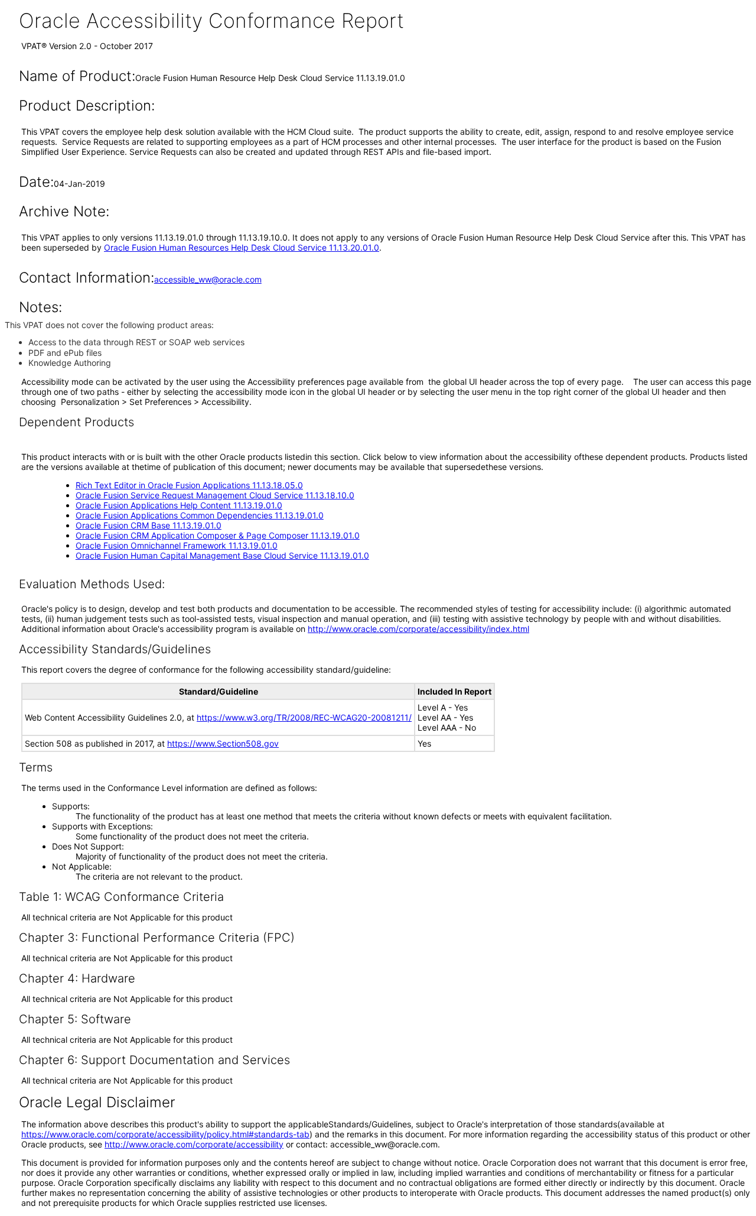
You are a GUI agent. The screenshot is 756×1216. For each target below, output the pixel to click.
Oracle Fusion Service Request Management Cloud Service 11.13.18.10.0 (215, 495)
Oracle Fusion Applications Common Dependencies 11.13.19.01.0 (200, 515)
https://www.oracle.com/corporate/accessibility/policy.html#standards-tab (165, 1134)
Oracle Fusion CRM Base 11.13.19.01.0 (148, 525)
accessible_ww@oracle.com (208, 279)
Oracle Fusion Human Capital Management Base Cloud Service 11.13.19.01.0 (222, 555)
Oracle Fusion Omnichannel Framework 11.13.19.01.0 (177, 545)
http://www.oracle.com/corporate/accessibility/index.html (418, 629)
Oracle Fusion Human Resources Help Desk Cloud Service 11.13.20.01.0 (241, 247)
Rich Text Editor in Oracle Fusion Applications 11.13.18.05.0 (189, 485)
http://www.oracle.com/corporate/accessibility (194, 1144)
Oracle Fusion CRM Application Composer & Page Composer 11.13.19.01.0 (218, 535)
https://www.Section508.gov (223, 743)
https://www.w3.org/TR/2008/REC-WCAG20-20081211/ (304, 717)
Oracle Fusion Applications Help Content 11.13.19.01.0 (179, 505)
